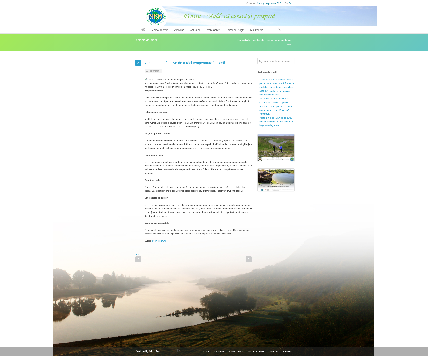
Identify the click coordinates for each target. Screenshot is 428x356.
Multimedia (256, 30)
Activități (179, 30)
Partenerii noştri (235, 30)
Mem (239, 40)
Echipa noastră (159, 30)
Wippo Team (155, 351)
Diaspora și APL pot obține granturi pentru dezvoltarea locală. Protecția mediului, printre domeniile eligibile (276, 83)
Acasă (206, 351)
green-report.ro (159, 241)
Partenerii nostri (236, 351)
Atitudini (195, 30)
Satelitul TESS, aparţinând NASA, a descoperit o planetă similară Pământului (276, 110)
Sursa (138, 254)
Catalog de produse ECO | (269, 3)
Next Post (249, 259)
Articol (246, 40)
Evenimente (213, 30)
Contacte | (251, 3)
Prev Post (138, 259)
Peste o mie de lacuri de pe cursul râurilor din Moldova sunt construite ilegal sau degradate (276, 122)
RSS (279, 30)
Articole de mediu (256, 351)
